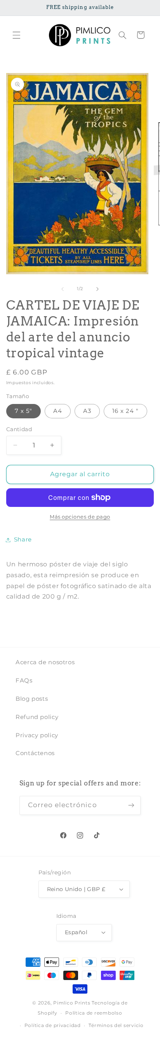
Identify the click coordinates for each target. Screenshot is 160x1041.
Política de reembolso (93, 1013)
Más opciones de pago (80, 517)
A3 (87, 410)
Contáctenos (35, 753)
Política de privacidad (52, 1025)
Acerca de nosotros (45, 662)
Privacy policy (37, 735)
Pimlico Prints (71, 1003)
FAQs (24, 680)
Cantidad (19, 429)
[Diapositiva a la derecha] (97, 289)
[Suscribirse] (131, 805)
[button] (16, 35)
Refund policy (37, 717)
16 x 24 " (125, 410)
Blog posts (32, 698)
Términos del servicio (116, 1025)
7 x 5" (23, 410)
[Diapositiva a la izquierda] (62, 289)
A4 (57, 410)
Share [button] (23, 539)
